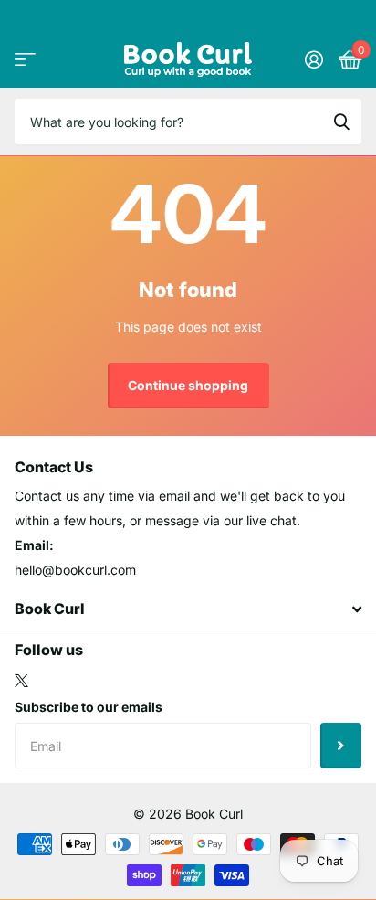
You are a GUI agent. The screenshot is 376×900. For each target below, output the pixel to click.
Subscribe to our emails (88, 707)
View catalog (25, 59)
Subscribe (340, 745)
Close (188, 609)
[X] (21, 680)
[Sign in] (313, 59)
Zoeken (341, 121)
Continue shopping (188, 385)
